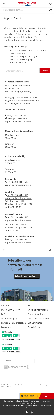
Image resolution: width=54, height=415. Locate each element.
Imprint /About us (16, 401)
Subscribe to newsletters (25, 276)
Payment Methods (36, 314)
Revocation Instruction (41, 401)
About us (5, 305)
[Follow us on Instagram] (27, 412)
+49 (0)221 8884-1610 (17, 115)
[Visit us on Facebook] (23, 412)
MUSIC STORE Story (10, 309)
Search (45, 70)
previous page (30, 56)
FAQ (3, 314)
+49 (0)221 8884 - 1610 (17, 182)
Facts (30, 305)
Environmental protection (13, 322)
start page (28, 59)
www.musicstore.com (15, 109)
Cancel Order (34, 327)
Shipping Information (38, 309)
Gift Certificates (35, 322)
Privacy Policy (28, 401)
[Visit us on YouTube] (32, 412)
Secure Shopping (9, 318)
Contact (7, 401)
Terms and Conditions (27, 403)
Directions (6, 327)
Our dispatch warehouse (39, 318)
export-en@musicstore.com (18, 121)
